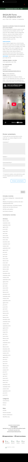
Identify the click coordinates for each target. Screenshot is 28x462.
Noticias (14, 19)
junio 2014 (5, 330)
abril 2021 (5, 256)
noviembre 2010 (6, 386)
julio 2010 (5, 393)
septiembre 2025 (6, 225)
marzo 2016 (5, 311)
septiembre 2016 (6, 300)
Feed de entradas (7, 412)
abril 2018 (5, 286)
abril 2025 (5, 233)
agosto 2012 (5, 357)
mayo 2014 (5, 332)
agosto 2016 (5, 302)
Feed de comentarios (7, 414)
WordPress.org (6, 416)
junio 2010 (5, 395)
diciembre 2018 (6, 273)
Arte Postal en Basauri (8, 211)
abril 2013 (5, 344)
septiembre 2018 (6, 279)
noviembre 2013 (6, 342)
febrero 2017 (6, 292)
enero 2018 (5, 290)
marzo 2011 (5, 378)
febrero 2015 (6, 317)
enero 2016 (5, 315)
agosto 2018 (5, 281)
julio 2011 (5, 372)
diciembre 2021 (6, 241)
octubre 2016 (6, 298)
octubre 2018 (6, 277)
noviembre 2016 (6, 296)
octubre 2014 (6, 323)
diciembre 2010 (6, 384)
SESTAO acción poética (8, 209)
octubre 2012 (6, 353)
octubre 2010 (6, 388)
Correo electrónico (7, 162)
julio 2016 (5, 304)
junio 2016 (5, 307)
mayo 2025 (5, 231)
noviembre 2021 (6, 244)
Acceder (4, 410)
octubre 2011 (6, 370)
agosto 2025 (5, 227)
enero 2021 (5, 262)
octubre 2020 (6, 267)
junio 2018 (5, 283)
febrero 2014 (6, 338)
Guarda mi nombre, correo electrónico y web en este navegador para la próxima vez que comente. (14, 175)
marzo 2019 (5, 271)
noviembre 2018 (6, 275)
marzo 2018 (5, 288)
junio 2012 (5, 361)
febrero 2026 (6, 220)
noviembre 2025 (6, 223)
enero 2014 (5, 340)
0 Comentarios (20, 19)
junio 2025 (5, 229)
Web (4, 168)
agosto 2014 (5, 328)
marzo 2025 (5, 235)
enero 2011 (5, 382)
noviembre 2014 (6, 321)
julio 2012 (5, 359)
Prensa (4, 404)
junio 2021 (5, 254)
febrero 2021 (6, 260)
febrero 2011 (6, 380)
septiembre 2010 (6, 391)
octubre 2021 (6, 246)
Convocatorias (6, 400)
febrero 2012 (6, 365)
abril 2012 (5, 363)
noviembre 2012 (6, 351)
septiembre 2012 (6, 355)
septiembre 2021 (6, 248)
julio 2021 (5, 252)
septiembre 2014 (6, 325)
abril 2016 (5, 309)
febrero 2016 (6, 313)
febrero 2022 (6, 237)
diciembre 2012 (6, 349)
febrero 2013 (6, 346)
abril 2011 (5, 376)
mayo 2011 (5, 374)
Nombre (5, 156)
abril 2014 (5, 334)
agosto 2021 (5, 250)
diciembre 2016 (6, 294)
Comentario (6, 142)
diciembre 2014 (6, 319)
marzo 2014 (5, 336)
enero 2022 (5, 239)
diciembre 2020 (6, 265)
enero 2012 (5, 367)
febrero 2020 (6, 269)
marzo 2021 (5, 258)
